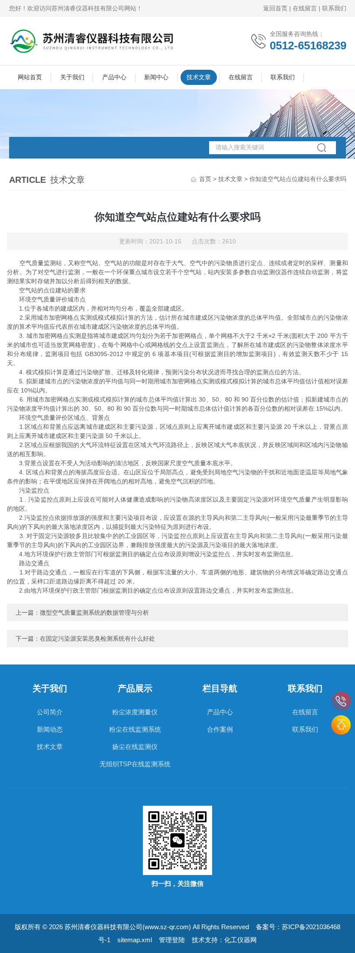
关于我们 (72, 77)
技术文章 (199, 77)
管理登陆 (172, 939)
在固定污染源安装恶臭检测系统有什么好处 (97, 638)
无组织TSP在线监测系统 (135, 764)
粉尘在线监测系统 (135, 729)
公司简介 (50, 712)
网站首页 (30, 77)
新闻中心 (156, 77)
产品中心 (114, 77)
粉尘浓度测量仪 (135, 712)
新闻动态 (50, 729)
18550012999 (341, 701)
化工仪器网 (240, 939)
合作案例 (220, 729)
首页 (205, 178)
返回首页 (275, 8)
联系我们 (334, 8)
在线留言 (305, 8)
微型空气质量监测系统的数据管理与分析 (94, 612)
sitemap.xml (134, 939)
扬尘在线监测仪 (135, 746)
